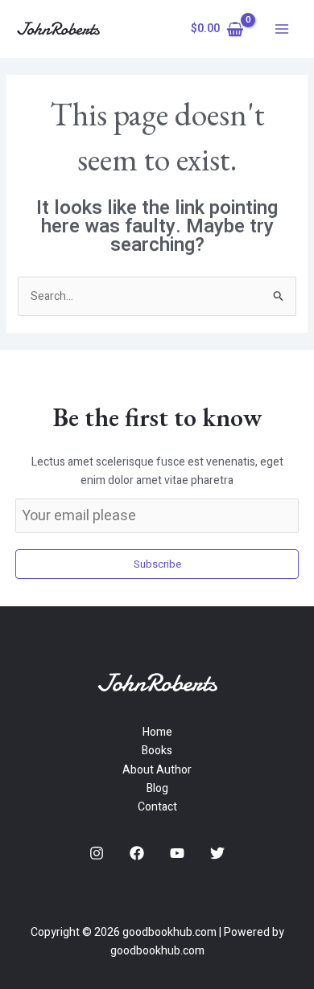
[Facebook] (137, 853)
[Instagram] (96, 853)
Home (157, 732)
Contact (157, 806)
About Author (157, 769)
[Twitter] (217, 853)
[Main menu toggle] (282, 29)
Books (157, 750)
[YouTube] (177, 853)
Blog (157, 788)
